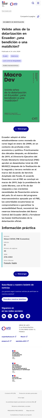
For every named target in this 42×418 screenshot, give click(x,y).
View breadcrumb (6, 11)
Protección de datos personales (28, 393)
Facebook (4, 316)
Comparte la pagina (38, 16)
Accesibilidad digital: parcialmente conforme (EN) (20, 402)
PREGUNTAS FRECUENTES (15, 410)
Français (7, 263)
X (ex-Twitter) (10, 316)
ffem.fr (23, 337)
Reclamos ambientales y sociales (21, 406)
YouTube (16, 316)
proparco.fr (5, 341)
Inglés (14, 263)
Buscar (33, 3)
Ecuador (5, 56)
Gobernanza (14, 56)
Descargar (22, 129)
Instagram (28, 316)
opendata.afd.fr (21, 341)
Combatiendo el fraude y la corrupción (21, 415)
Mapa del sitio (30, 410)
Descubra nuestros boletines (14, 299)
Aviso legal (21, 397)
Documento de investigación (13, 22)
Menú (38, 3)
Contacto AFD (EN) (10, 393)
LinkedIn (22, 316)
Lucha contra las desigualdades (12, 61)
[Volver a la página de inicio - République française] (16, 4)
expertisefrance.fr (8, 337)
